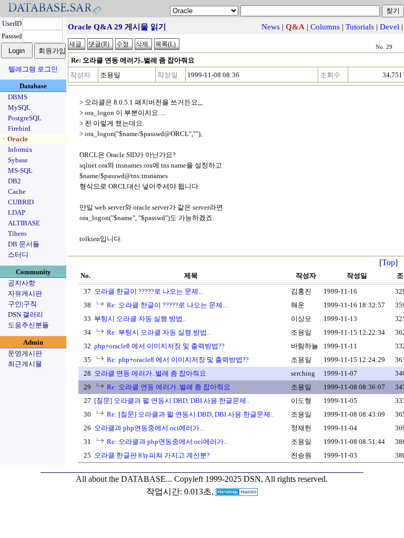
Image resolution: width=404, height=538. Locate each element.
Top (388, 262)
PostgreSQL (25, 118)
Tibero (17, 233)
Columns (325, 27)
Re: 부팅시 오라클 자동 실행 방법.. (158, 332)
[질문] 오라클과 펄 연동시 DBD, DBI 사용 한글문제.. (171, 401)
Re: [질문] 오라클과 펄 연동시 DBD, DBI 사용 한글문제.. (190, 414)
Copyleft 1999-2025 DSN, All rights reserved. (251, 478)
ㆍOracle (14, 139)
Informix (20, 149)
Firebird (19, 128)
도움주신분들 (28, 325)
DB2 (14, 181)
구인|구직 (22, 304)
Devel (389, 27)
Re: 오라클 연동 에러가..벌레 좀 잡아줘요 (168, 387)
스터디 (18, 254)
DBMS (17, 97)
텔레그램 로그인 (33, 69)
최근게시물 (25, 364)
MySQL (19, 107)
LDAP (16, 212)
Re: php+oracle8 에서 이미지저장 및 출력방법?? (178, 360)
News (270, 27)
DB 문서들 (23, 244)
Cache (17, 191)
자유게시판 (25, 293)
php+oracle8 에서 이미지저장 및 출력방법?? (159, 346)
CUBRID (21, 202)
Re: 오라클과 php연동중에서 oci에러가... (167, 442)
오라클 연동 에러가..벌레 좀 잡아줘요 (150, 373)
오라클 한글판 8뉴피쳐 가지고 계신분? (152, 455)
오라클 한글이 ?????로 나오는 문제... (148, 291)
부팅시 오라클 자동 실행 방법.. (140, 319)
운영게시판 (25, 353)
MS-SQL (20, 170)
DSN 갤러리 (25, 314)
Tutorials (360, 27)
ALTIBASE (24, 223)
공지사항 (21, 283)
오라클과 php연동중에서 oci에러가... (149, 428)
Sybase (18, 160)
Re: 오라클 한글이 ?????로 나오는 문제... (167, 305)
